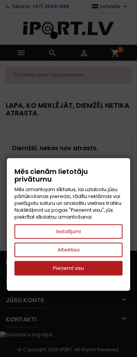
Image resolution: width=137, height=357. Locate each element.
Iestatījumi (68, 231)
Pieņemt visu (68, 268)
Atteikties (68, 249)
